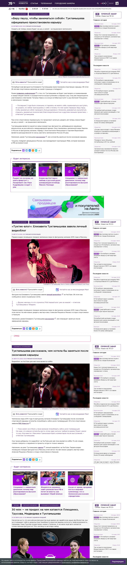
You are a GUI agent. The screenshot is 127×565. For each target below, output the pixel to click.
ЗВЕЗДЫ (16, 505)
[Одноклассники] (33, 150)
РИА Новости (23, 423)
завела (40, 447)
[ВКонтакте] (30, 150)
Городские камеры (65, 3)
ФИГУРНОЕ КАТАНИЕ (19, 14)
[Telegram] (26, 150)
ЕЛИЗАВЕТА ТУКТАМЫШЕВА (39, 14)
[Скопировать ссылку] (39, 151)
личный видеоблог (54, 294)
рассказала (40, 137)
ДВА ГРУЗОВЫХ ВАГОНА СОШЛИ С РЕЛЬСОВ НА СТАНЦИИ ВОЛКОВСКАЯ (78, 8)
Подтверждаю (118, 561)
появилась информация (25, 93)
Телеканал (46, 3)
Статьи (34, 3)
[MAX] (23, 150)
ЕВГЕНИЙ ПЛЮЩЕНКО (30, 505)
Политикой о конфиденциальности (75, 562)
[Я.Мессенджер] (36, 150)
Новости (23, 3)
